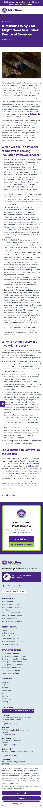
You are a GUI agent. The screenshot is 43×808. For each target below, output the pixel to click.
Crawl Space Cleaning (10, 653)
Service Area (6, 690)
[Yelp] (14, 586)
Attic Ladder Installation (11, 613)
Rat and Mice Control (10, 644)
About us (5, 682)
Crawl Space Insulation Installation (15, 659)
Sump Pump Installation (11, 673)
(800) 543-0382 (22, 539)
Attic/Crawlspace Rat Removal (13, 641)
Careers (5, 696)
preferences (13, 783)
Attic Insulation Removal (11, 604)
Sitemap (5, 702)
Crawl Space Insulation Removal (14, 656)
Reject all (21, 798)
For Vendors (6, 699)
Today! (31, 4)
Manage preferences (21, 804)
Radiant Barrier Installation (12, 615)
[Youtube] (20, 586)
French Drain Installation (11, 670)
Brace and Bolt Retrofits (11, 667)
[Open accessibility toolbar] (2, 404)
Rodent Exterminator (10, 636)
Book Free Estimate (23, 545)
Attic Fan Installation (9, 618)
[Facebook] (4, 586)
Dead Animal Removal (10, 639)
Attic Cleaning (7, 601)
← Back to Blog (8, 495)
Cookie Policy (19, 788)
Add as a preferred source (15, 591)
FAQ (3, 685)
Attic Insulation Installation (12, 607)
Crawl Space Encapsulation (12, 665)
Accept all (21, 793)
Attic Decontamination (11, 610)
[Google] (9, 586)
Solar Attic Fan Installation (12, 621)
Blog (3, 693)
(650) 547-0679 (10, 756)
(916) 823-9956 (10, 745)
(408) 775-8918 (10, 734)
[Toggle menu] (39, 10)
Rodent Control (7, 630)
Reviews (5, 688)
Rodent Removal (8, 633)
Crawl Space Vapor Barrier (12, 662)
